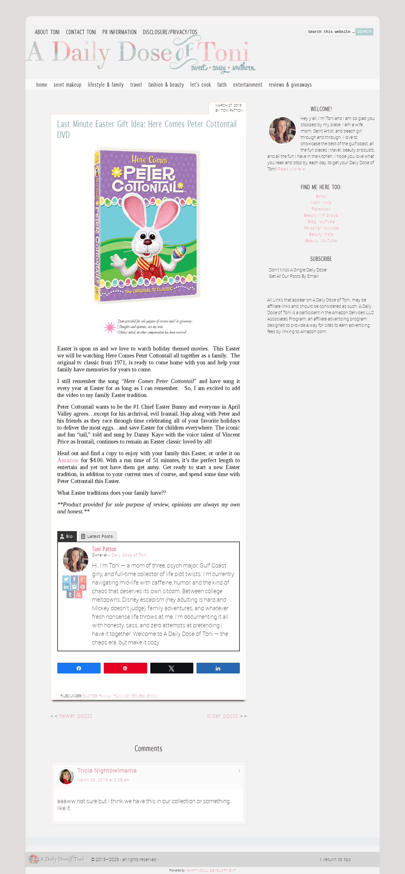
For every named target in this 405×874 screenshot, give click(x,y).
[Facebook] (74, 579)
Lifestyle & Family (104, 85)
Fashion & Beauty (164, 85)
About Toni (47, 31)
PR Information (118, 32)
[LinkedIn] (66, 587)
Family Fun (110, 696)
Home (41, 84)
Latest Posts (100, 536)
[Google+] (82, 579)
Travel (134, 85)
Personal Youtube (321, 228)
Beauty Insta (321, 234)
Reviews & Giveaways (289, 85)
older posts (223, 716)
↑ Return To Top (335, 860)
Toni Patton (104, 548)
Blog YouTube (321, 222)
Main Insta (321, 203)
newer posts (76, 716)
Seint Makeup (68, 84)
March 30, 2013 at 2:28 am (103, 780)
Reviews (147, 696)
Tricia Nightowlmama (107, 771)
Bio (69, 536)
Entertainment (246, 85)
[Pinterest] (82, 587)
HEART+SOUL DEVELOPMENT (210, 870)
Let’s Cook (199, 85)
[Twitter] (66, 579)
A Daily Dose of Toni (177, 53)
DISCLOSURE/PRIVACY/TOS (168, 32)
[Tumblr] (70, 594)
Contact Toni (81, 31)
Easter (90, 696)
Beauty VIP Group (321, 216)
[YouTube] (78, 594)
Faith (222, 84)
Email (321, 197)
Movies (130, 696)
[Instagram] (74, 587)
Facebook (321, 209)
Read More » (291, 169)
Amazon (67, 460)
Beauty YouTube (321, 241)
